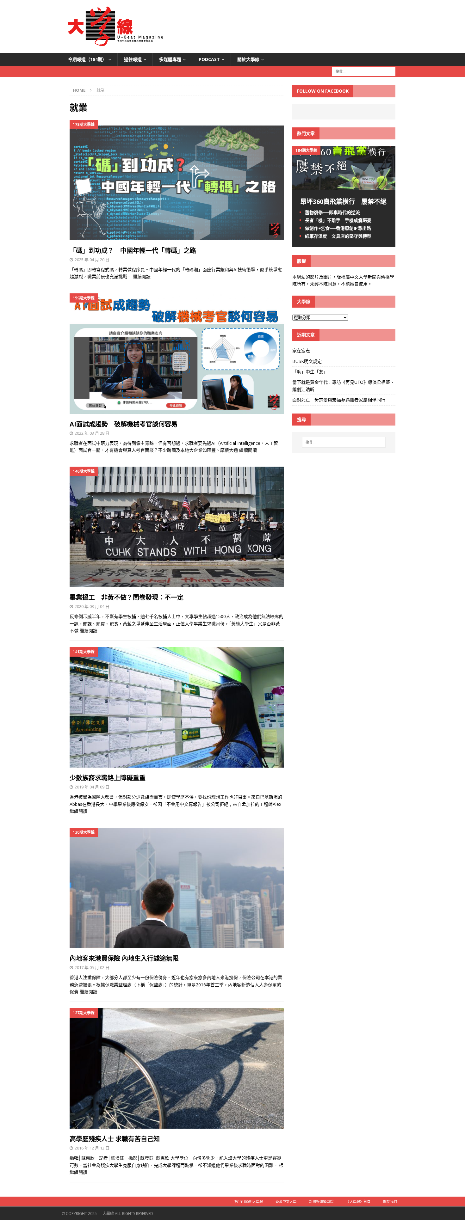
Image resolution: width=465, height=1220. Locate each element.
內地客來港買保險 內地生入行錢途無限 (124, 958)
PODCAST (209, 59)
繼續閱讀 (142, 276)
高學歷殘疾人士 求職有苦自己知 (115, 1139)
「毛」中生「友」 (310, 372)
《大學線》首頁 (358, 1201)
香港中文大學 (286, 1201)
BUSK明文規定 (307, 361)
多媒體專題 (170, 59)
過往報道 (133, 59)
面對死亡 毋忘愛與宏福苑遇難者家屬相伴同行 (339, 400)
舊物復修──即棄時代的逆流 (332, 212)
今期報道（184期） (87, 59)
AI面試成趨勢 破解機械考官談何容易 (123, 424)
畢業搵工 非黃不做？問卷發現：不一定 (126, 597)
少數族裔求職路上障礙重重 (108, 778)
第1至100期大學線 (248, 1201)
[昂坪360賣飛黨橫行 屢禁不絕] (343, 186)
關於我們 (390, 1201)
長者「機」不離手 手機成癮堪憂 (338, 220)
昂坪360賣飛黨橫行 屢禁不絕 (343, 201)
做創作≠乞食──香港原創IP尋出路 (338, 228)
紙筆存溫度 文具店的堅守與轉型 (338, 236)
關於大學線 (248, 59)
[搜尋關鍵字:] (363, 71)
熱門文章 (306, 133)
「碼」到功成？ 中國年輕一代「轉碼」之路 (133, 250)
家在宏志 (301, 350)
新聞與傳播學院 (321, 1201)
